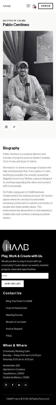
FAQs (9, 336)
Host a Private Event (16, 308)
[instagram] (6, 126)
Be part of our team (16, 322)
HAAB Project (13, 399)
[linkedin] (19, 385)
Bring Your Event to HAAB (19, 301)
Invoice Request (14, 329)
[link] (14, 126)
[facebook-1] (13, 385)
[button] (28, 6)
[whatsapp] (26, 385)
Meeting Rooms (14, 315)
